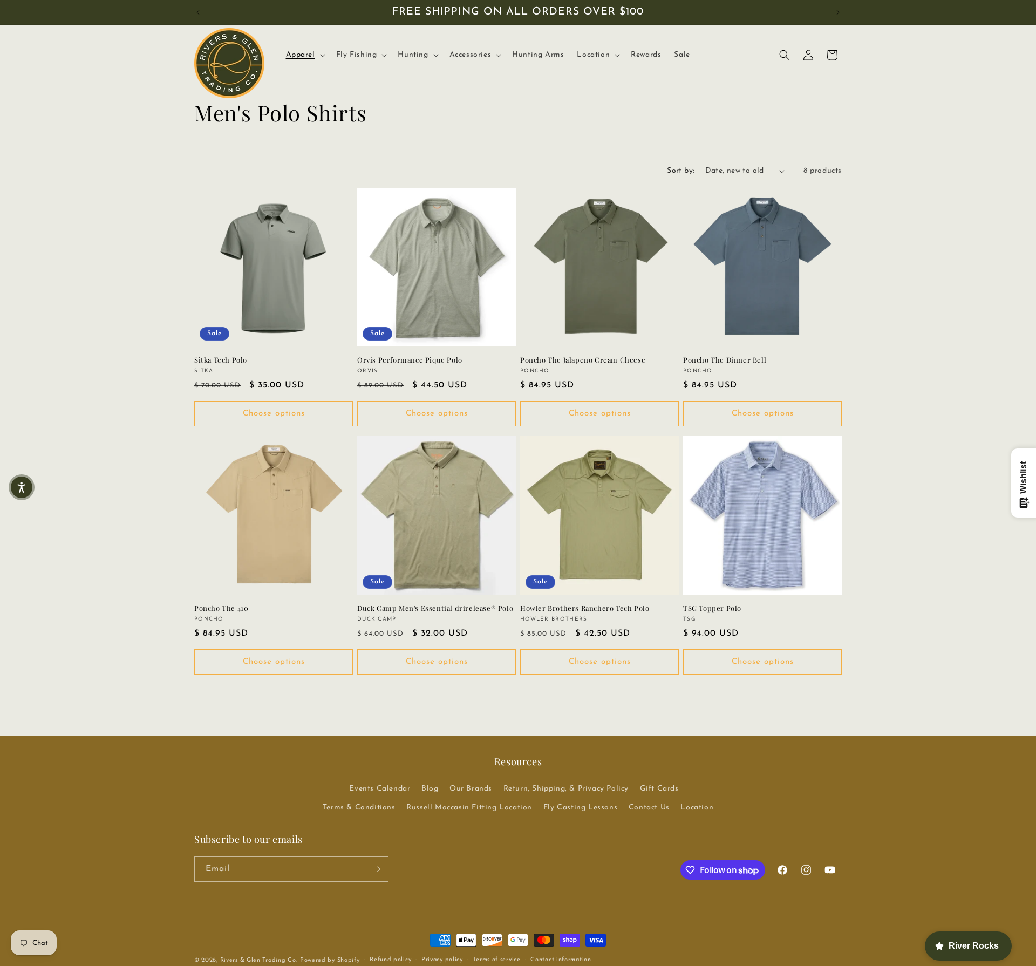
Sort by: (680, 171)
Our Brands (470, 789)
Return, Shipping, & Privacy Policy (566, 789)
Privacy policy (442, 960)
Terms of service (496, 960)
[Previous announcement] (198, 12)
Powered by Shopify (330, 960)
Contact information (560, 960)
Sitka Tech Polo (220, 360)
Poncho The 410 (221, 608)
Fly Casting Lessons (580, 808)
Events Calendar (379, 789)
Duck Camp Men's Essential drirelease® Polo (435, 608)
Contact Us (649, 808)
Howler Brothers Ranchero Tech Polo (584, 608)
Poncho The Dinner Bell (724, 360)
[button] (305, 55)
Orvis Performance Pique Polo (409, 360)
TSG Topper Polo (712, 608)
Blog (429, 789)
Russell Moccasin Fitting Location (469, 808)
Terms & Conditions (359, 808)
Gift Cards (659, 789)
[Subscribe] (376, 869)
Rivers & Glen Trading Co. (259, 960)
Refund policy (390, 960)
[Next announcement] (838, 12)
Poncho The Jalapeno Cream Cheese (582, 360)
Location (696, 808)
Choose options (274, 414)
